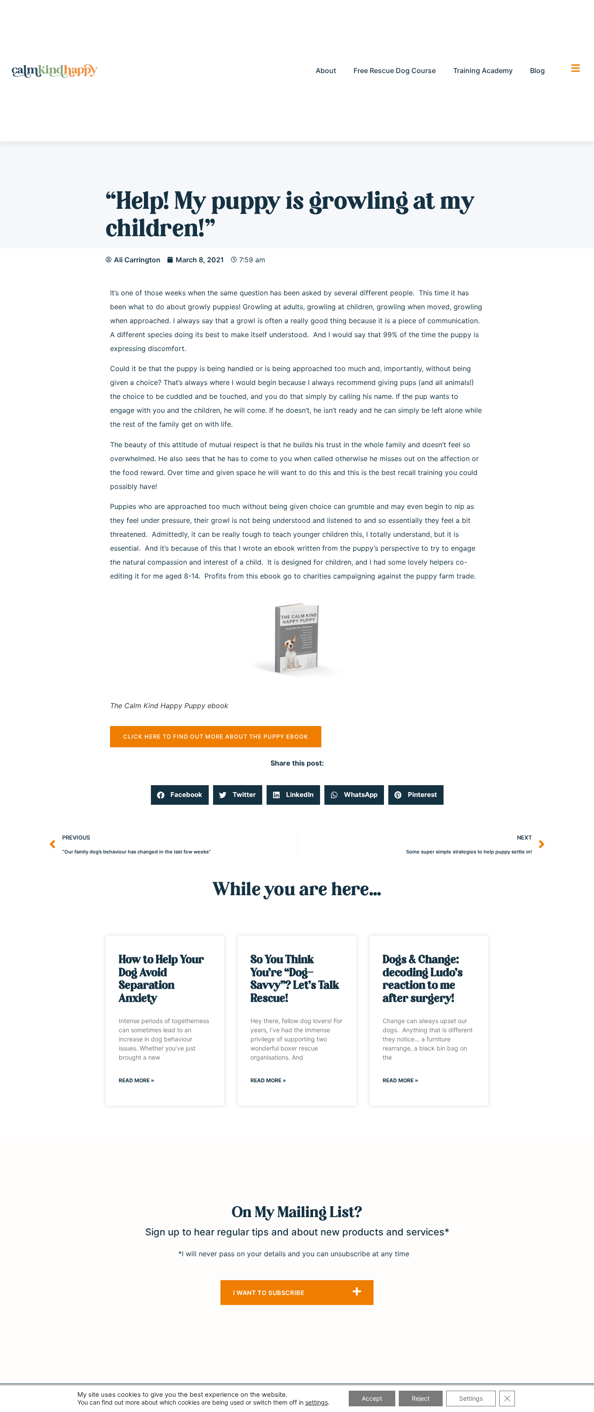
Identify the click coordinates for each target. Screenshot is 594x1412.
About (326, 70)
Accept (372, 1398)
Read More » (136, 1080)
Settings (471, 1398)
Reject (421, 1398)
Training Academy (483, 70)
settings (316, 1402)
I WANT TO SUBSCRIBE (268, 1292)
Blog (537, 70)
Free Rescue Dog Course (395, 70)
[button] (180, 795)
